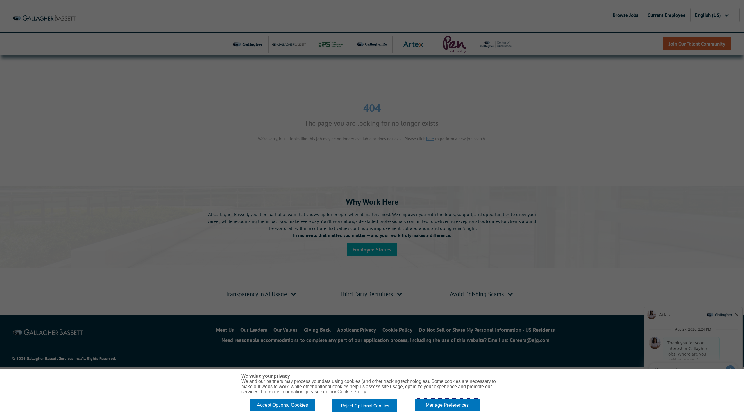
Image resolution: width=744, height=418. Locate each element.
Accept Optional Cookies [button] (282, 405)
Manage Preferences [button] (447, 405)
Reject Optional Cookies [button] (365, 405)
